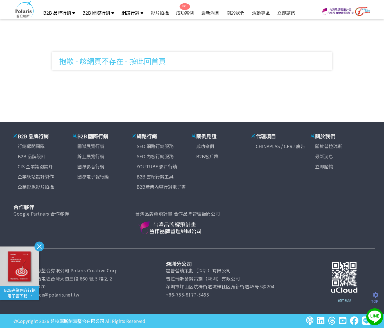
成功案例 (185, 12)
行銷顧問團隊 (31, 146)
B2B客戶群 (207, 156)
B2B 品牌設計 (32, 156)
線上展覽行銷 (90, 156)
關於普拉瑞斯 (328, 146)
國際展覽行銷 (90, 146)
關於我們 (236, 12)
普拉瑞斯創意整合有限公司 (77, 321)
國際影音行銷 (90, 166)
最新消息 (210, 12)
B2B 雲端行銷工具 (155, 176)
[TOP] (377, 295)
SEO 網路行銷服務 (155, 146)
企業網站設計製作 (36, 176)
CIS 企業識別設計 (35, 166)
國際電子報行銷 (93, 176)
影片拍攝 (160, 12)
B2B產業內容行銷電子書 (161, 186)
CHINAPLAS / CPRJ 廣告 (280, 146)
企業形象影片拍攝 (36, 186)
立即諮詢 (286, 12)
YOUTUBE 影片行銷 (157, 166)
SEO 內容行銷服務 (155, 156)
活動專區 (261, 12)
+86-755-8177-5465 (187, 294)
